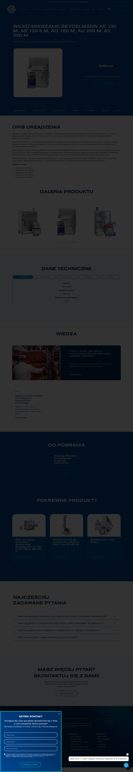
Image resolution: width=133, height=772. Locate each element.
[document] (66, 386)
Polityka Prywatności (38, 756)
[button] (59, 713)
